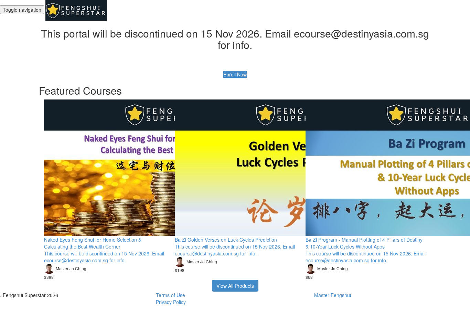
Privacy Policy (171, 301)
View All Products (235, 285)
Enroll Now (235, 74)
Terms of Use (170, 295)
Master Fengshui (332, 295)
